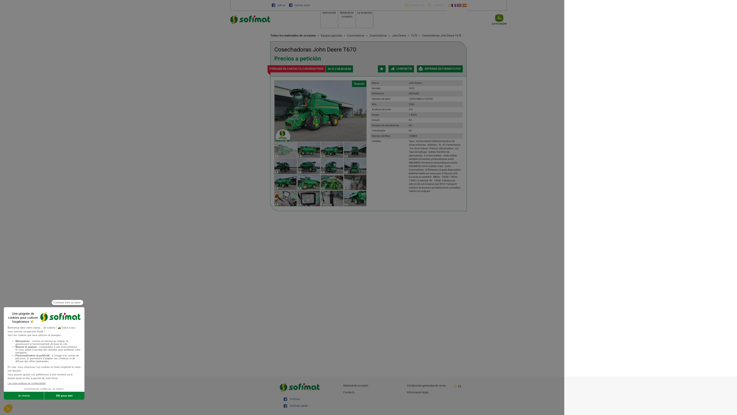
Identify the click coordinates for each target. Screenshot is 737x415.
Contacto (348, 392)
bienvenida (329, 12)
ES (459, 386)
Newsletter (417, 5)
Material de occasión (355, 385)
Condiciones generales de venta (426, 385)
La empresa (364, 12)
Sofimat (281, 5)
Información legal (417, 392)
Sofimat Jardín (302, 5)
